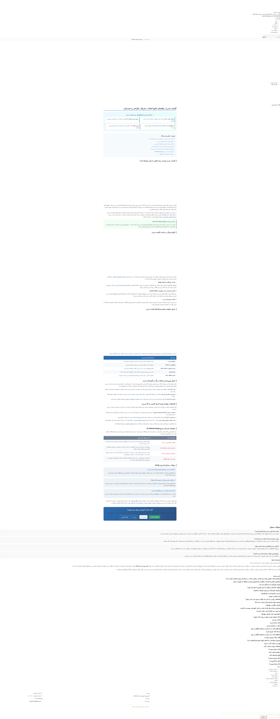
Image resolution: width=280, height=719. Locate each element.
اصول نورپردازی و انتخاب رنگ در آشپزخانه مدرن (162, 146)
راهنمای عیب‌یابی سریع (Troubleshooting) (163, 151)
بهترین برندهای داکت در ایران (272, 643)
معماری (275, 684)
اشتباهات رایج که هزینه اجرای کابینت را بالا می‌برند (161, 149)
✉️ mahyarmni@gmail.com (35, 701)
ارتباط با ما (143, 517)
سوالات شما (274, 30)
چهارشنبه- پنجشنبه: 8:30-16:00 (260, 14)
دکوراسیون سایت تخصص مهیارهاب (270, 614)
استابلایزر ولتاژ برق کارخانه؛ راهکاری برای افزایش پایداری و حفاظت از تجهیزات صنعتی (256, 581)
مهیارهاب (133, 706)
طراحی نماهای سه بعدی (271, 678)
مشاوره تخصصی (129, 423)
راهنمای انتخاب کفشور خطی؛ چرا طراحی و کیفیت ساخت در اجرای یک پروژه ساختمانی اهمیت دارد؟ (253, 578)
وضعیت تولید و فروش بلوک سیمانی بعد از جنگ (267, 602)
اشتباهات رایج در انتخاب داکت (272, 646)
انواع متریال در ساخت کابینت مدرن (165, 141)
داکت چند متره (276, 620)
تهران (278, 12)
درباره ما (275, 25)
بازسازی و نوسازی (273, 669)
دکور (276, 673)
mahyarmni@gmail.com (267, 16)
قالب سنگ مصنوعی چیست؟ (272, 637)
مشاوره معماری (273, 682)
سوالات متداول (134, 500)
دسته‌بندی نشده (273, 671)
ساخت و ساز (148, 503)
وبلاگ (276, 23)
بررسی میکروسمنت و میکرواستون (270, 593)
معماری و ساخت (129, 399)
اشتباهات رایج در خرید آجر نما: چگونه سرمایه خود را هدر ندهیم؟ (262, 599)
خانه (276, 21)
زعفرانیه (275, 12)
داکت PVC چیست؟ (274, 661)
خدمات (275, 28)
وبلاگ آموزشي (124, 517)
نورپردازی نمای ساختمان (136, 39)
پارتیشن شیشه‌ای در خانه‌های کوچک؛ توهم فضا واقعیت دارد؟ (263, 640)
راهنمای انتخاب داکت (274, 652)
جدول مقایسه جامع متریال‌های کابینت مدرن (163, 144)
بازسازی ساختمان (141, 420)
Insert (263, 717)
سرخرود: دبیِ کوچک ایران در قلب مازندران (268, 611)
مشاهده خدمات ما (154, 517)
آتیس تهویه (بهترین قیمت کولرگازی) (141, 695)
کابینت (275, 680)
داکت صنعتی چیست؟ (274, 649)
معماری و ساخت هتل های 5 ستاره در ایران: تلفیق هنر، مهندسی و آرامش (260, 608)
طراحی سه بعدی (159, 386)
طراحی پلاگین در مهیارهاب (272, 605)
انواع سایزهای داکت (274, 655)
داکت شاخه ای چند (275, 623)
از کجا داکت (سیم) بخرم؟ (273, 631)
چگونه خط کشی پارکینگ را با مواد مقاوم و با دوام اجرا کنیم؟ (263, 587)
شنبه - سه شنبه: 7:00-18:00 (273, 14)
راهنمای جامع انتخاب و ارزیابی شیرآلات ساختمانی (266, 590)
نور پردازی (274, 685)
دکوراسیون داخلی (117, 276)
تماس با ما (274, 26)
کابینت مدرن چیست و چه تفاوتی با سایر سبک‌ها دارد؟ (161, 138)
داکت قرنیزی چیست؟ (274, 658)
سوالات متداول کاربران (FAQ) (166, 154)
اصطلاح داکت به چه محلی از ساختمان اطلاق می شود (265, 628)
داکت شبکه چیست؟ (274, 664)
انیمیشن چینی (274, 32)
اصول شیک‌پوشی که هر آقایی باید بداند (269, 584)
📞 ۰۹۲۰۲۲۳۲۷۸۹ (38, 698)
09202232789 (277, 16)
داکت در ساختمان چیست (273, 626)
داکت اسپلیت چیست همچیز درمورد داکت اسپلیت (266, 617)
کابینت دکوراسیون (167, 217)
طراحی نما (139, 503)
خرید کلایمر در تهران (274, 596)
